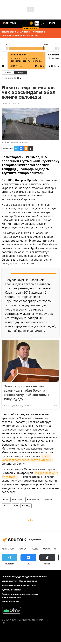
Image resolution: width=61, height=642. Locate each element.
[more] (55, 405)
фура (16, 505)
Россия (46, 548)
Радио (35, 548)
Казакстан (47, 499)
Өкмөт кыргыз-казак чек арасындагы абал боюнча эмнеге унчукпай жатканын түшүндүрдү (26, 392)
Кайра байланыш (11, 601)
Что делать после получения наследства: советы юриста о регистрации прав (25, 61)
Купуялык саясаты (11, 589)
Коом (5, 499)
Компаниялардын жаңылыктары (19, 585)
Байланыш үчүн (10, 580)
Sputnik (7, 142)
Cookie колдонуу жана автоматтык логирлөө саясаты (20, 596)
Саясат (23, 548)
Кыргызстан (17, 499)
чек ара (6, 505)
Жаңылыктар (33, 499)
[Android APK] (11, 610)
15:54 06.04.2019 (10, 103)
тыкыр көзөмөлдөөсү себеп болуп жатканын (27, 458)
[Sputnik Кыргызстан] (10, 24)
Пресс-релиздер (28, 580)
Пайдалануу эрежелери (34, 576)
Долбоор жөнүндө (11, 576)
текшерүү (26, 505)
